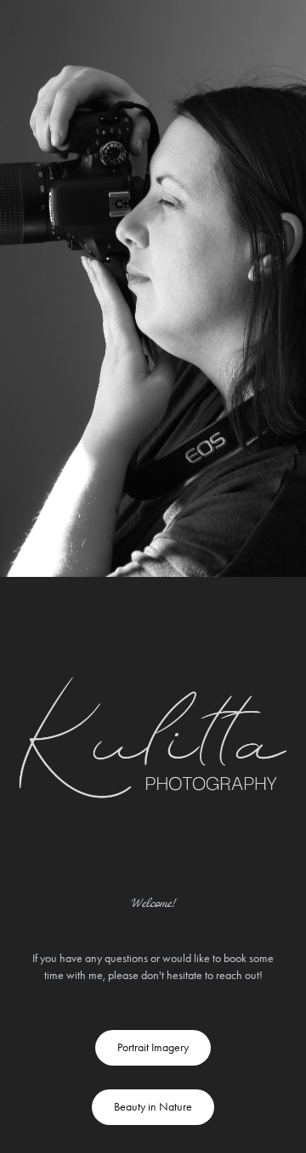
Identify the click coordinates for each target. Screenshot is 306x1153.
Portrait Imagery (153, 1047)
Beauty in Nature (153, 1107)
